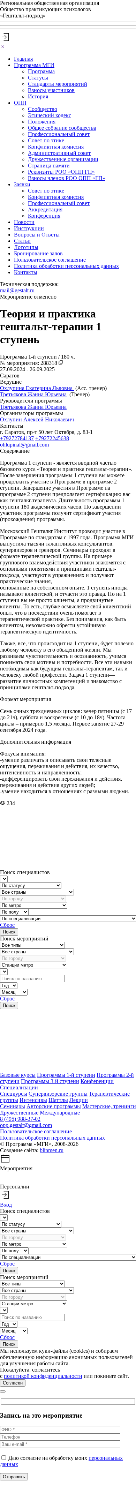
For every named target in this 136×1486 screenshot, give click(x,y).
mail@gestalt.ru (17, 290)
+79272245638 (52, 438)
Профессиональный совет (59, 134)
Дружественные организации (63, 159)
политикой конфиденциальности (43, 1376)
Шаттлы (58, 1100)
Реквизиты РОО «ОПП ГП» (61, 172)
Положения (41, 122)
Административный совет (59, 153)
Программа (41, 71)
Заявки (22, 184)
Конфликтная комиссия (56, 147)
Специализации (19, 1087)
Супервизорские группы (58, 1094)
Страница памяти (49, 165)
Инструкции (29, 228)
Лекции (78, 1100)
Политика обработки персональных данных (66, 266)
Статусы (38, 78)
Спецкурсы (13, 1094)
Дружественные (19, 1113)
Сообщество (42, 109)
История (38, 96)
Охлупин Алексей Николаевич (37, 419)
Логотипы (26, 247)
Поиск (9, 932)
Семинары (12, 1106)
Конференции (97, 1081)
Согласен (13, 1383)
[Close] (3, 47)
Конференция (44, 216)
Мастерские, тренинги (109, 1106)
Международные (60, 1113)
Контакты (25, 272)
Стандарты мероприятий (57, 84)
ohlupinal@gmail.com (24, 445)
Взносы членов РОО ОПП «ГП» (66, 178)
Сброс (7, 925)
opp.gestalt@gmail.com (26, 1125)
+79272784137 (17, 438)
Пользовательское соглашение (50, 260)
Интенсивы (33, 1100)
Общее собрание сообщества (62, 128)
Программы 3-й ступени (50, 1081)
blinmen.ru (51, 1150)
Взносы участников (51, 90)
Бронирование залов (38, 253)
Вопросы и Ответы (37, 235)
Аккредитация (45, 209)
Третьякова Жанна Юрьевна (33, 394)
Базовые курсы (18, 1075)
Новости (24, 222)
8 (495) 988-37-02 (20, 1119)
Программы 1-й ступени (66, 1075)
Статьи (22, 241)
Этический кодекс (49, 115)
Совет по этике (46, 140)
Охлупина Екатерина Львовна (37, 388)
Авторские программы (54, 1106)
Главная (23, 59)
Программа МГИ (34, 65)
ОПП (20, 103)
